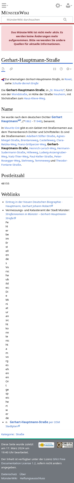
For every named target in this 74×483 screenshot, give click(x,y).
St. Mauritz (57, 90)
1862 (28, 121)
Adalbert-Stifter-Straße (40, 136)
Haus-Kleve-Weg (34, 98)
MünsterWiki (15, 12)
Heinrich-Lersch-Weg (42, 148)
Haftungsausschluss (32, 478)
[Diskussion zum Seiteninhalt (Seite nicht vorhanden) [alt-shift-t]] (11, 69)
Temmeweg (42, 160)
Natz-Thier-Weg (18, 156)
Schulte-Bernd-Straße (25, 83)
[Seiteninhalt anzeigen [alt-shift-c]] (3, 69)
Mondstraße (19, 94)
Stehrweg (27, 160)
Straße (20, 434)
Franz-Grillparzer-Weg (32, 144)
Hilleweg (32, 152)
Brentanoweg (29, 140)
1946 (38, 121)
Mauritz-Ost (11, 128)
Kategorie (7, 434)
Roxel (67, 79)
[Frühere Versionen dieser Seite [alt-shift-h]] (61, 69)
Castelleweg (47, 140)
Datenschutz (9, 474)
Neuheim (59, 94)
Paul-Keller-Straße (41, 156)
